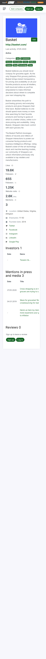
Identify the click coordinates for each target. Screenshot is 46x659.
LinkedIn (12, 238)
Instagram (13, 234)
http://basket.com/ (16, 44)
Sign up (29, 9)
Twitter (12, 226)
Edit (34, 39)
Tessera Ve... (25, 260)
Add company (17, 9)
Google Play (14, 242)
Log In (39, 9)
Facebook (13, 230)
